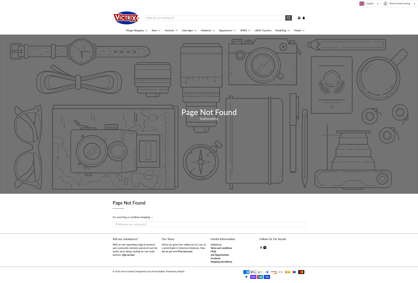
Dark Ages (187, 30)
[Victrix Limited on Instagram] (264, 248)
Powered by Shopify (175, 271)
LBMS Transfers (263, 30)
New (154, 30)
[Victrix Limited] (126, 18)
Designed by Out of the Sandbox (150, 271)
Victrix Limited (127, 271)
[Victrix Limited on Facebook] (261, 248)
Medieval (206, 30)
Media (297, 30)
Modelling (280, 30)
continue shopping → (141, 217)
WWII (243, 30)
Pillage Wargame (135, 30)
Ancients (169, 30)
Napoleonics (225, 30)
